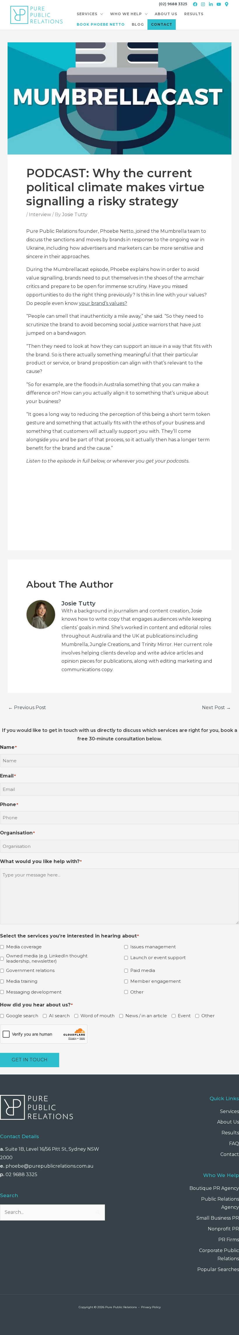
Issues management (153, 946)
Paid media (142, 970)
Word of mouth (97, 1015)
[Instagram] (203, 4)
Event (184, 1015)
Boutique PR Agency (214, 1188)
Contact (229, 1154)
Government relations (30, 970)
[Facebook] (195, 4)
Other (136, 992)
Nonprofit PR (223, 1229)
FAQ (234, 1143)
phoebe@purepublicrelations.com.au (50, 1166)
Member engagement (155, 981)
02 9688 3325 (21, 1174)
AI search (59, 1015)
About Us (228, 1122)
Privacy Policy (151, 1307)
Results (230, 1133)
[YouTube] (219, 4)
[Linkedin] (211, 4)
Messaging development (33, 992)
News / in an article (146, 1015)
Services (229, 1111)
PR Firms (228, 1239)
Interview (40, 214)
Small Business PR (217, 1218)
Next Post (216, 707)
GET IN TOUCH (30, 1060)
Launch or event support (158, 957)
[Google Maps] (226, 4)
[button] (100, 14)
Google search (22, 1015)
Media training (21, 981)
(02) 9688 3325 (173, 4)
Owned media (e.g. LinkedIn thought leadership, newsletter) (46, 958)
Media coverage (24, 946)
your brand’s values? (103, 303)
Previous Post (27, 707)
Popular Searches (218, 1269)
